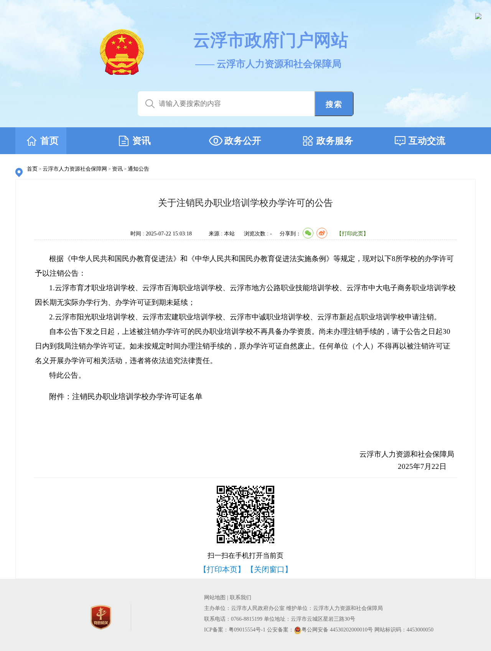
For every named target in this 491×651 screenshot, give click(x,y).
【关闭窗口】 (269, 569)
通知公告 (138, 169)
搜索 (334, 104)
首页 (32, 169)
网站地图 (215, 597)
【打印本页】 (222, 569)
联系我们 (240, 597)
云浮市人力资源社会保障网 (75, 169)
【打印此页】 (352, 234)
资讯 (117, 169)
